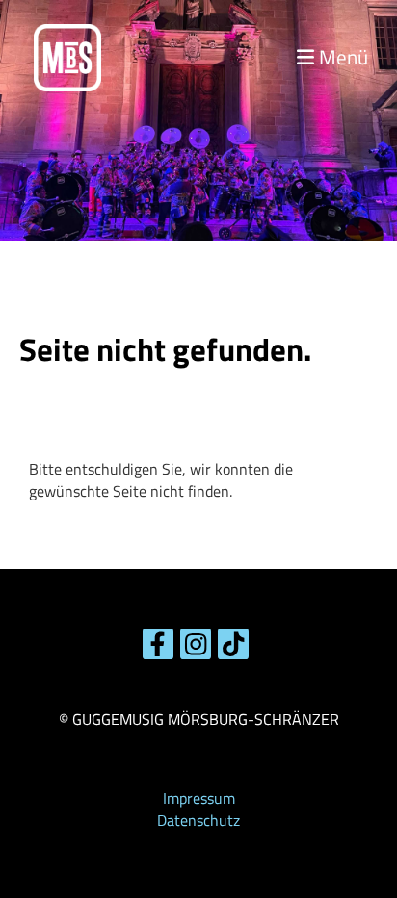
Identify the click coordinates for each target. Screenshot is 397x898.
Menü (341, 58)
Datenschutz (198, 820)
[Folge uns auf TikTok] (233, 648)
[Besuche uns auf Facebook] (158, 648)
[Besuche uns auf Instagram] (195, 648)
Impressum (199, 797)
